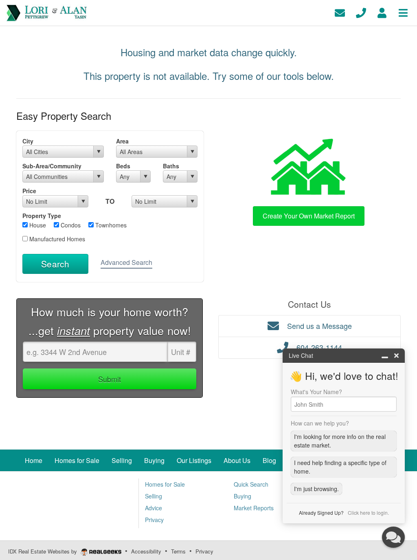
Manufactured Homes (56, 239)
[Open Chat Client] (393, 537)
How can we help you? (320, 423)
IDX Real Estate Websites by (43, 551)
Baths (171, 166)
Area (122, 141)
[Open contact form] (340, 12)
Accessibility (146, 551)
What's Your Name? (316, 392)
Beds (123, 166)
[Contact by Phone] (361, 12)
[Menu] (403, 12)
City (27, 141)
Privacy (204, 551)
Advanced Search (126, 262)
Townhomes (110, 225)
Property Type (41, 216)
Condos (70, 225)
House (37, 225)
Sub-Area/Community (51, 166)
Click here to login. (368, 512)
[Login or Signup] (381, 12)
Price (29, 191)
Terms (178, 551)
